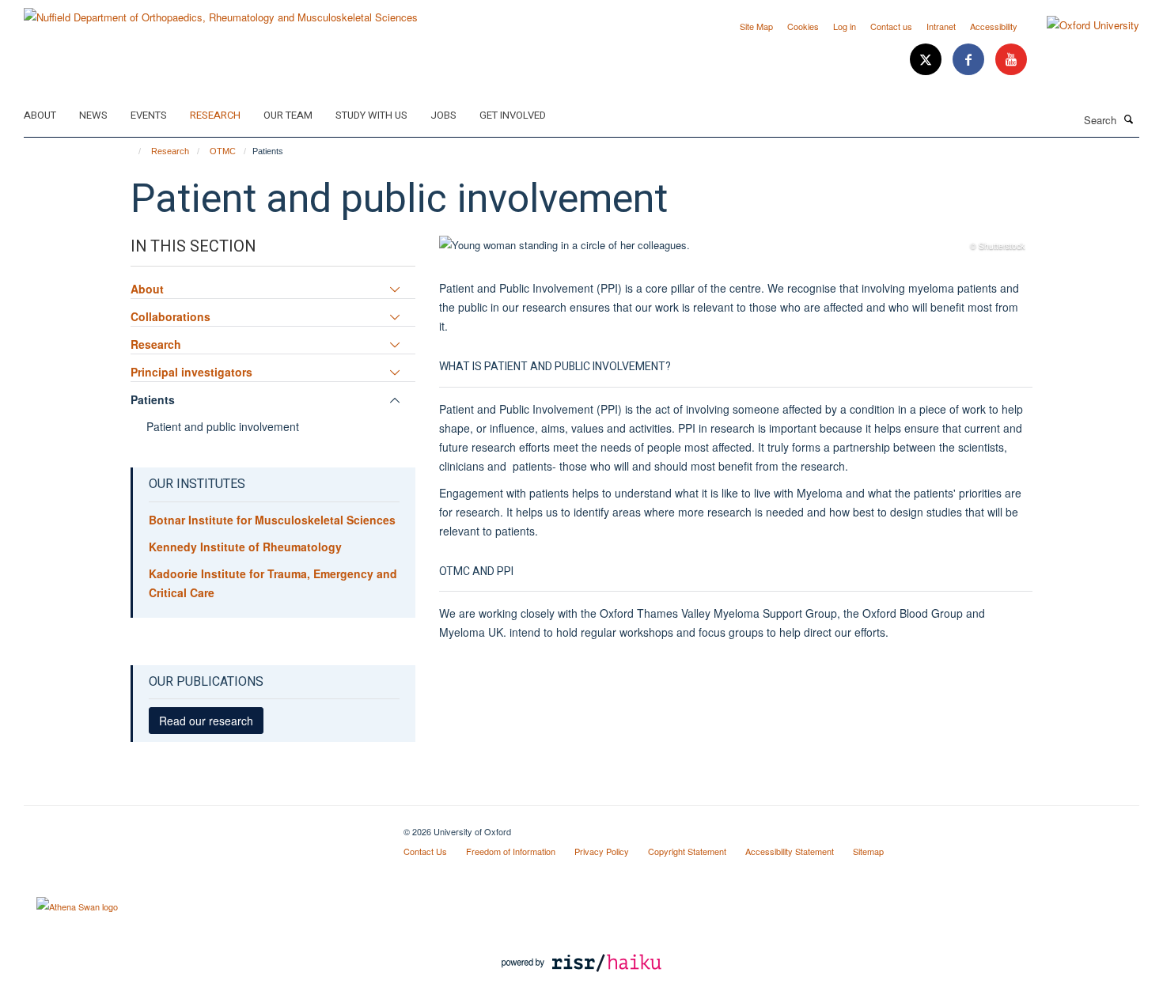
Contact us (891, 26)
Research (215, 115)
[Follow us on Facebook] (970, 59)
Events (149, 115)
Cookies (803, 26)
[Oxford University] (1081, 25)
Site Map (756, 26)
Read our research (206, 720)
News (93, 115)
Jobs (443, 115)
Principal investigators (191, 372)
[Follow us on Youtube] (1011, 59)
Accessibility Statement (789, 851)
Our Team (288, 115)
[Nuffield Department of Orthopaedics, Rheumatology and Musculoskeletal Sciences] (221, 11)
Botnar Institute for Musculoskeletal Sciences (272, 520)
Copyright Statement (687, 851)
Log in (844, 26)
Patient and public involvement (222, 426)
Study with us (371, 115)
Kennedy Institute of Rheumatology (245, 546)
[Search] (1129, 118)
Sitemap (868, 851)
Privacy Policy (601, 851)
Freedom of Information (510, 851)
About (40, 115)
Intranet (941, 26)
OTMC (223, 151)
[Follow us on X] (927, 59)
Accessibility (993, 26)
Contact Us (425, 851)
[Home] (132, 151)
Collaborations (170, 316)
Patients (153, 399)
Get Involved (512, 115)
